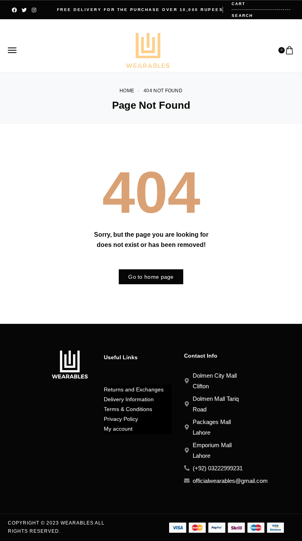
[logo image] (147, 49)
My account (118, 429)
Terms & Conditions (128, 409)
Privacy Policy (121, 419)
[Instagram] (34, 10)
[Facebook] (14, 10)
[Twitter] (24, 10)
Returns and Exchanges (134, 389)
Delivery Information (129, 399)
